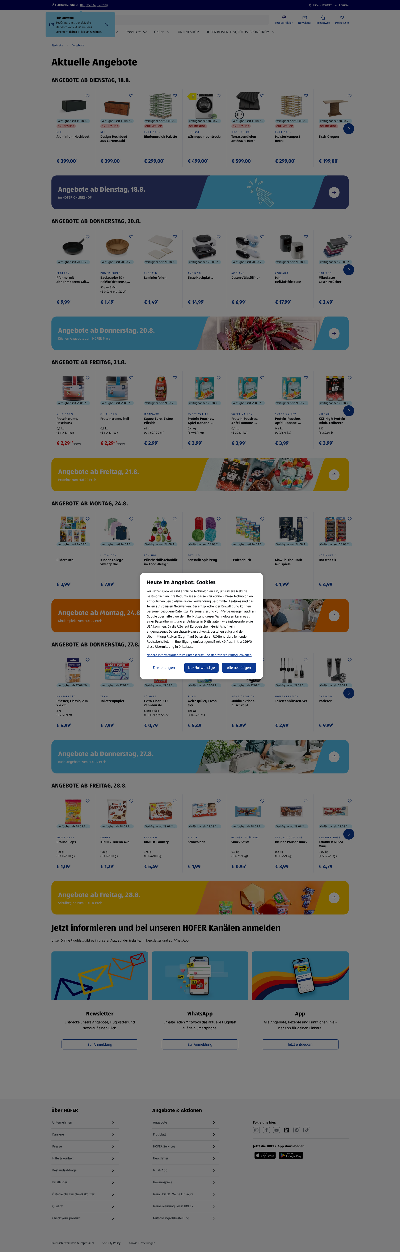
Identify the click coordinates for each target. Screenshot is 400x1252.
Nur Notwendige (201, 667)
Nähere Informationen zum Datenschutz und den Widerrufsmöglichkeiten (199, 655)
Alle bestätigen (239, 667)
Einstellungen (164, 667)
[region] (201, 626)
